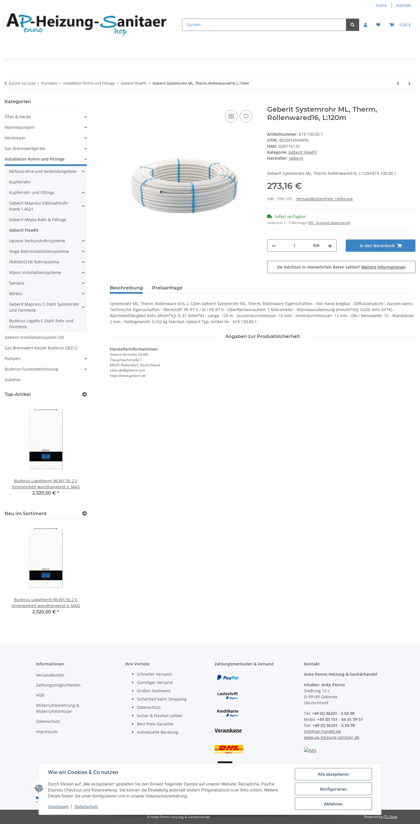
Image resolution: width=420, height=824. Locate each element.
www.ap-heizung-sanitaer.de (331, 737)
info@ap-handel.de (322, 731)
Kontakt (403, 5)
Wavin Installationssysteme (35, 272)
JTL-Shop (390, 816)
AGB (40, 695)
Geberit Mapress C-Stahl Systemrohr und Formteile (44, 307)
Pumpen (13, 358)
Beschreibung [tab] (126, 288)
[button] (365, 25)
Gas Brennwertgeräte (25, 148)
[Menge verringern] (273, 245)
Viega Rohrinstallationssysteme (39, 251)
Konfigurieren (333, 789)
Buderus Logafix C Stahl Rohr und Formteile (41, 323)
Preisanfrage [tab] (167, 288)
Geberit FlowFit (302, 152)
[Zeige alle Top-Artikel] (84, 394)
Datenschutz (86, 806)
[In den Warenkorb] (114, 102)
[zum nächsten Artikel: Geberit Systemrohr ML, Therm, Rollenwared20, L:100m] (409, 83)
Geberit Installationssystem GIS (34, 337)
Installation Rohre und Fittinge (35, 159)
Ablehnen (333, 803)
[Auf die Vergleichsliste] (231, 116)
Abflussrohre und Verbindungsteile (43, 171)
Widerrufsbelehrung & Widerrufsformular (57, 708)
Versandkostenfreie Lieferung (324, 198)
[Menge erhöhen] (330, 245)
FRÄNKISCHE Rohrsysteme (34, 262)
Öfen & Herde (18, 116)
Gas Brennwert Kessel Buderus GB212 (41, 348)
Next (72, 573)
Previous (18, 573)
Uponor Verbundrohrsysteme (37, 240)
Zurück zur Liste (22, 83)
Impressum (58, 806)
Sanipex (16, 283)
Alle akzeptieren (333, 774)
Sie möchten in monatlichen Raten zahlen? (341, 267)
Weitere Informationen (383, 267)
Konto (381, 5)
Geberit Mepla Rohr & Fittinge (37, 219)
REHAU (15, 293)
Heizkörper (15, 138)
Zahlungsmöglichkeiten (58, 685)
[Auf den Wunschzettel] (246, 116)
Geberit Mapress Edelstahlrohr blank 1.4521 (38, 206)
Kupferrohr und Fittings (32, 192)
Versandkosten (50, 675)
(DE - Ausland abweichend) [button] (329, 222)
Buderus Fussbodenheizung (31, 369)
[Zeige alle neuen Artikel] (84, 513)
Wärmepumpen (20, 127)
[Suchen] (352, 25)
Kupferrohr (20, 182)
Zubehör (13, 379)
